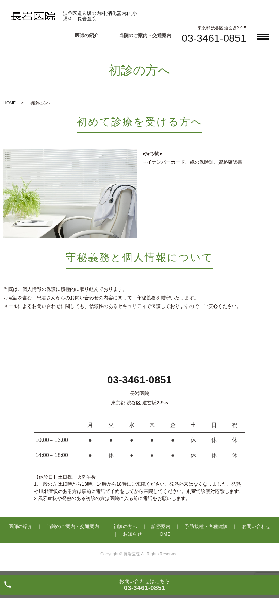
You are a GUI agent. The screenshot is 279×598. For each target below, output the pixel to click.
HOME (9, 103)
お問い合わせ (256, 526)
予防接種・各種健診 (206, 526)
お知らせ (132, 534)
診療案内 (160, 526)
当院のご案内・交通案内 (145, 35)
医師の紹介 (87, 35)
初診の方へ (125, 526)
